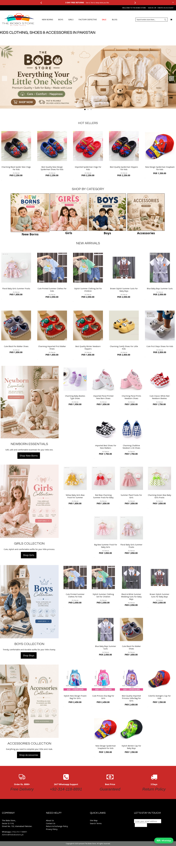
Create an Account (165, 8)
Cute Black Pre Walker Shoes (16, 346)
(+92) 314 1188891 (19, 832)
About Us (50, 820)
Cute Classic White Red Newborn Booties (159, 397)
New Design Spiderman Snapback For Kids (159, 168)
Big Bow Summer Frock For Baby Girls (105, 545)
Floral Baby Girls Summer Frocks (16, 288)
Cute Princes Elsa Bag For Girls (103, 697)
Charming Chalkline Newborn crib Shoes (131, 446)
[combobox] (151, 20)
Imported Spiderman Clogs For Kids (88, 168)
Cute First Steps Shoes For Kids (159, 346)
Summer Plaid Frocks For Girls (131, 496)
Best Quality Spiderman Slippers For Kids (124, 168)
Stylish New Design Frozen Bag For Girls (75, 697)
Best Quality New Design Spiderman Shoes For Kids (52, 168)
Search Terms (96, 823)
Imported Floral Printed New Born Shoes (103, 397)
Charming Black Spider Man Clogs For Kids (16, 168)
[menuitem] (47, 19)
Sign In (150, 8)
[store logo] (18, 19)
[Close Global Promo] (172, 2)
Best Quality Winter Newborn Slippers (88, 347)
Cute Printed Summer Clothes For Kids (52, 289)
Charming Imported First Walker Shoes (52, 347)
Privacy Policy (51, 829)
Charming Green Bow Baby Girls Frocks (159, 496)
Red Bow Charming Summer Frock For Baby (103, 496)
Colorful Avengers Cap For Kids (159, 697)
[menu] (79, 19)
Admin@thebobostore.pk (12, 834)
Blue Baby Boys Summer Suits (160, 288)
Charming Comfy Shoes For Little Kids (124, 347)
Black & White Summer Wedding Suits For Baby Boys (131, 596)
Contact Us (50, 823)
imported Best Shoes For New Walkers (105, 446)
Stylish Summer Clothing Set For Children (88, 289)
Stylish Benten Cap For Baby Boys (131, 747)
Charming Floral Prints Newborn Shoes (131, 397)
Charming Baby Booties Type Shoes (75, 397)
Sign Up (141, 824)
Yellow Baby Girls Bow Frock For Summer (75, 496)
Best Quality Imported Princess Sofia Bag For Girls (131, 698)
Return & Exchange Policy (57, 826)
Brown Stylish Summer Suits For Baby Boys (124, 289)
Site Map (94, 820)
